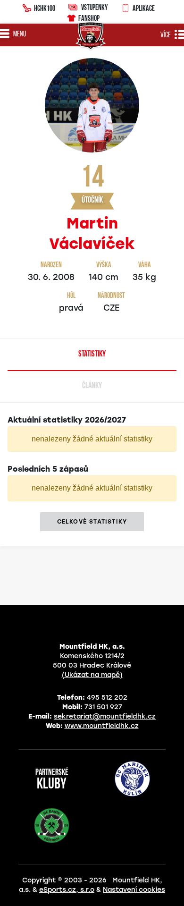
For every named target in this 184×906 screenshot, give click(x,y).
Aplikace (144, 8)
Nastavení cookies (134, 890)
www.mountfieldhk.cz (102, 726)
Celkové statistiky (92, 521)
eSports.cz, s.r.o (66, 890)
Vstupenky (94, 7)
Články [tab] (92, 386)
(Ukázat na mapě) (92, 675)
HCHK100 (44, 8)
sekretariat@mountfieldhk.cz (105, 716)
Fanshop (89, 18)
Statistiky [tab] (92, 354)
